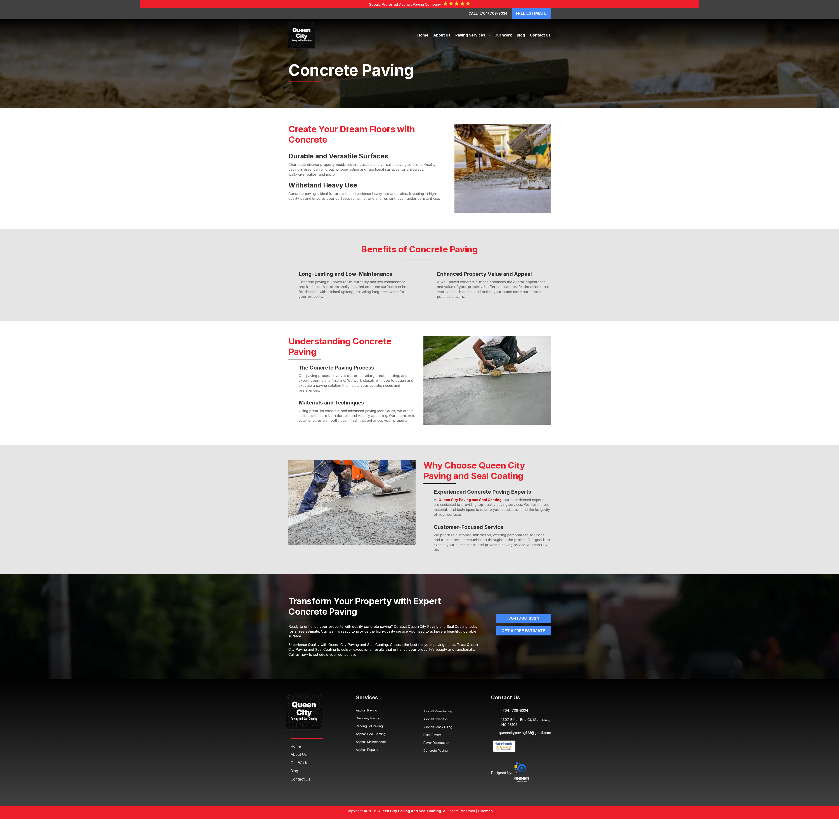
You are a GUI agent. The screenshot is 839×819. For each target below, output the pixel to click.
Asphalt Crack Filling (437, 727)
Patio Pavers (432, 735)
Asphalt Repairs (367, 749)
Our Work (503, 35)
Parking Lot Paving (369, 726)
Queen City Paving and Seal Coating (470, 500)
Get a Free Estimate (523, 630)
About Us (442, 35)
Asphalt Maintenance (371, 742)
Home (422, 35)
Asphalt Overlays (435, 719)
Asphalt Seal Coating (371, 734)
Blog (521, 35)
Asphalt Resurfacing (437, 711)
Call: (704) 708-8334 (487, 13)
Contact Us (540, 35)
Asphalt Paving (366, 710)
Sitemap (485, 811)
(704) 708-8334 (523, 618)
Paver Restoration (436, 742)
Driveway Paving (368, 718)
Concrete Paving (435, 750)
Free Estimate (531, 13)
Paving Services (470, 35)
